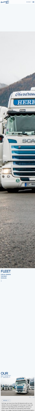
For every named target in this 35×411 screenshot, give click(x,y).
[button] (30, 397)
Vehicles (5, 400)
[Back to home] (5, 2)
